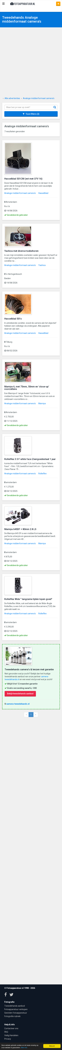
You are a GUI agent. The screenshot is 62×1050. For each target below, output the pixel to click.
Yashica (42, 265)
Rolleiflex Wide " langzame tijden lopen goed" (28, 599)
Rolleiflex (42, 473)
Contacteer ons (11, 1028)
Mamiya (42, 403)
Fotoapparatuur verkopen (16, 1009)
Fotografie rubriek (12, 1016)
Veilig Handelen (11, 1035)
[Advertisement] (31, 63)
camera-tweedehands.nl (18, 704)
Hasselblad (43, 193)
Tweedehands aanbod (14, 1006)
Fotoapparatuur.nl (24, 4)
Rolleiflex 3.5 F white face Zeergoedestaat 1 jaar (30, 459)
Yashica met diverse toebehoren (21, 251)
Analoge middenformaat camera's (20, 193)
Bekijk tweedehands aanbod (20, 693)
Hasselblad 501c (13, 318)
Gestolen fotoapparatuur (15, 1013)
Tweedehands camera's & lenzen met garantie (29, 669)
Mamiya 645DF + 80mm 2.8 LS (20, 529)
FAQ (6, 1032)
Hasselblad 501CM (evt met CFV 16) (23, 178)
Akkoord (52, 1046)
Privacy (7, 1039)
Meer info (24, 1047)
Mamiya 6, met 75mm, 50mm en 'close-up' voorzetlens (26, 388)
